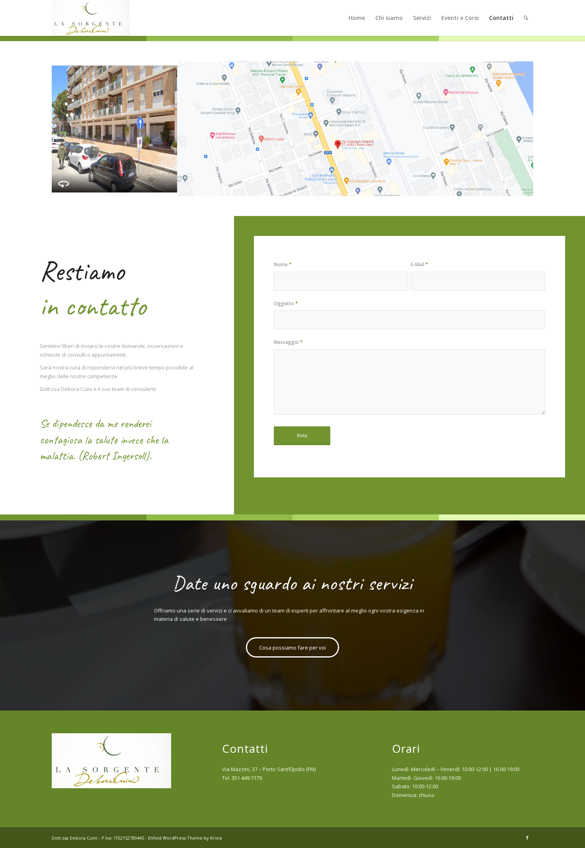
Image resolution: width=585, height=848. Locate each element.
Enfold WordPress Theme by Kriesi (185, 838)
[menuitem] (356, 18)
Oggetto (286, 303)
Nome (283, 264)
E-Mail (419, 264)
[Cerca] (526, 18)
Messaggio (288, 342)
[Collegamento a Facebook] (527, 838)
